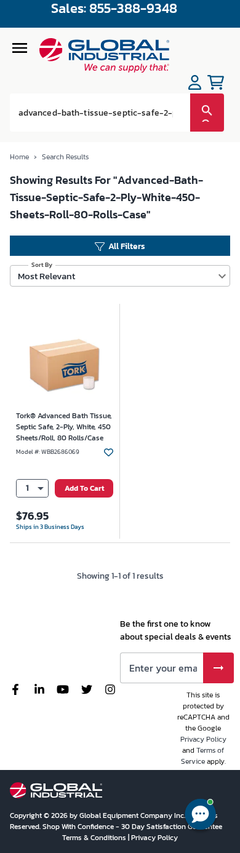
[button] (32, 488)
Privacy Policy (203, 739)
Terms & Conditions (95, 837)
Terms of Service (203, 756)
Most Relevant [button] (46, 276)
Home (19, 156)
